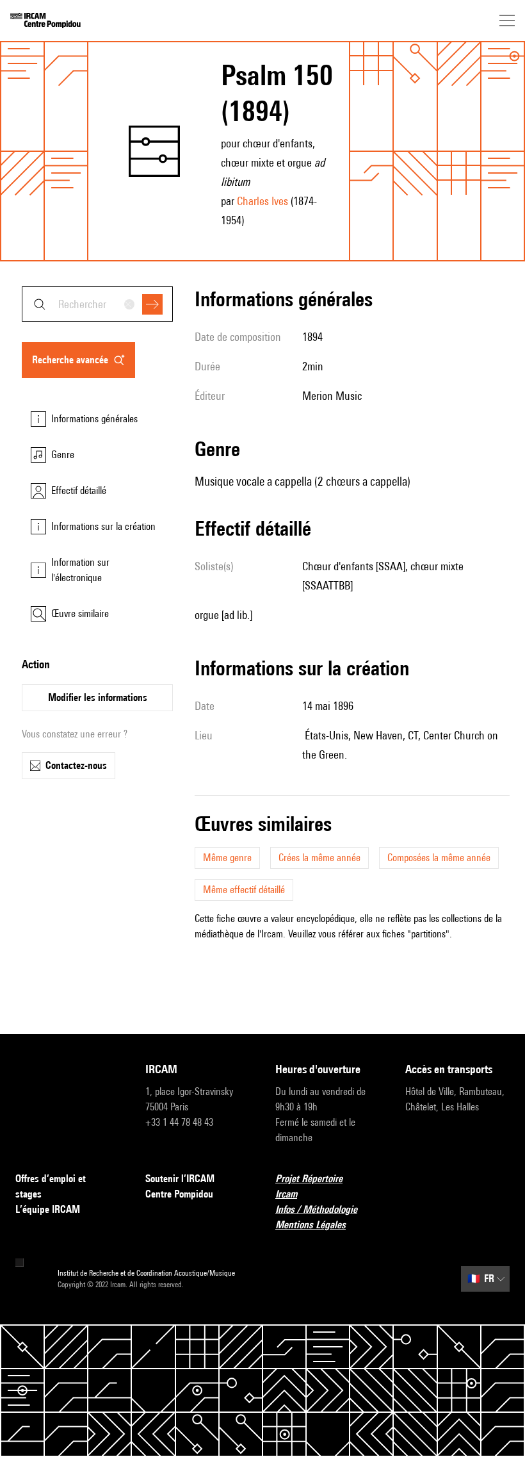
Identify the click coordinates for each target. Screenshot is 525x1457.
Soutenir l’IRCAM (179, 1179)
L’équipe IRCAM (47, 1209)
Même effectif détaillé (244, 890)
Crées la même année (319, 858)
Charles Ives (262, 201)
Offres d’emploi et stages (50, 1186)
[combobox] (97, 304)
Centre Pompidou (179, 1194)
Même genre (227, 858)
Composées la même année (438, 858)
